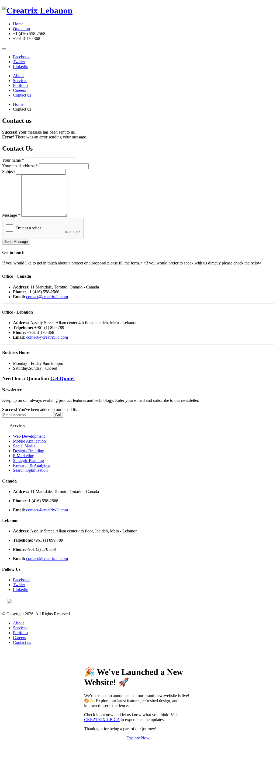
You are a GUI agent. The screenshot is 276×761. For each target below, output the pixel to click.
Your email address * (20, 166)
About (18, 75)
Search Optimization (30, 470)
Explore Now (138, 738)
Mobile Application (29, 441)
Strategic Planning (28, 460)
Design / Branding (28, 451)
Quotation (21, 28)
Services (20, 80)
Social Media (24, 446)
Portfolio (20, 85)
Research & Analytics (31, 465)
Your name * (13, 160)
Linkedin (20, 66)
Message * (11, 215)
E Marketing (23, 455)
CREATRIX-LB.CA (102, 719)
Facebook (21, 57)
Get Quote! (62, 378)
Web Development (29, 436)
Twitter (19, 61)
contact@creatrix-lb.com (47, 296)
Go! (58, 415)
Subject (8, 171)
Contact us (22, 95)
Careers (19, 90)
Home (18, 24)
